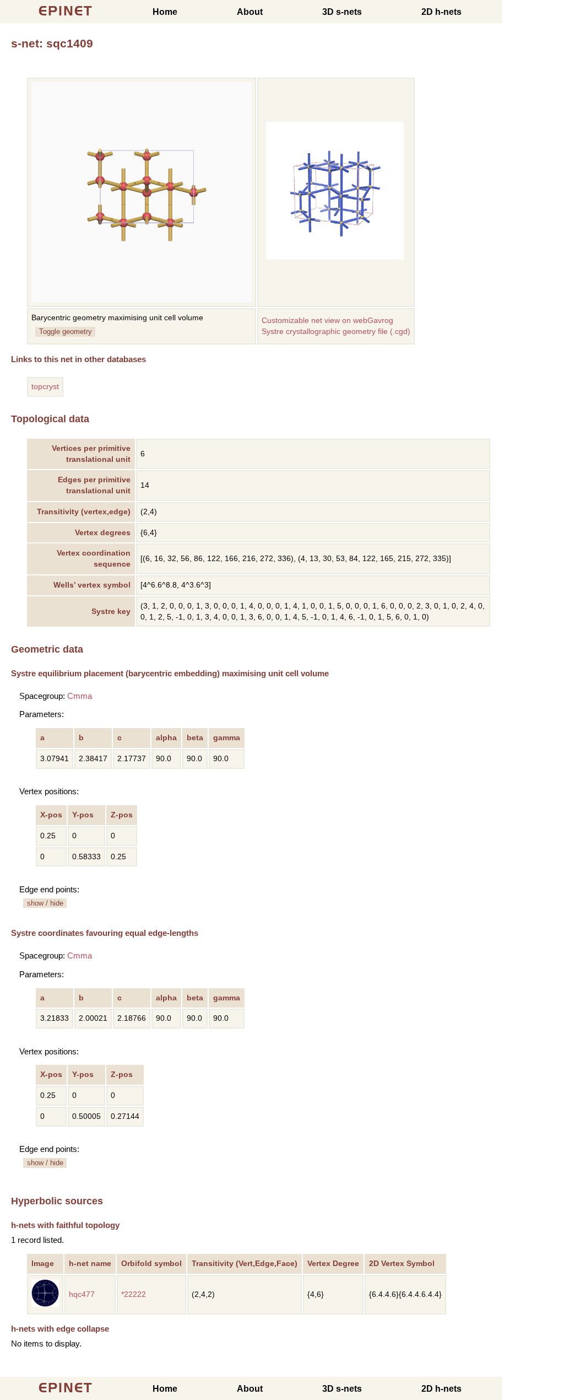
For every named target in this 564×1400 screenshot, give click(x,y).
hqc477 (82, 1294)
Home (165, 12)
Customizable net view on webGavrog (327, 320)
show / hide (45, 903)
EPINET (66, 11)
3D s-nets (342, 12)
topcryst (45, 387)
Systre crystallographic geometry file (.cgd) (336, 331)
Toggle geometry (65, 331)
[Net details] (45, 1304)
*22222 (133, 1294)
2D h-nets (441, 12)
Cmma (79, 696)
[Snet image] (335, 257)
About (250, 12)
